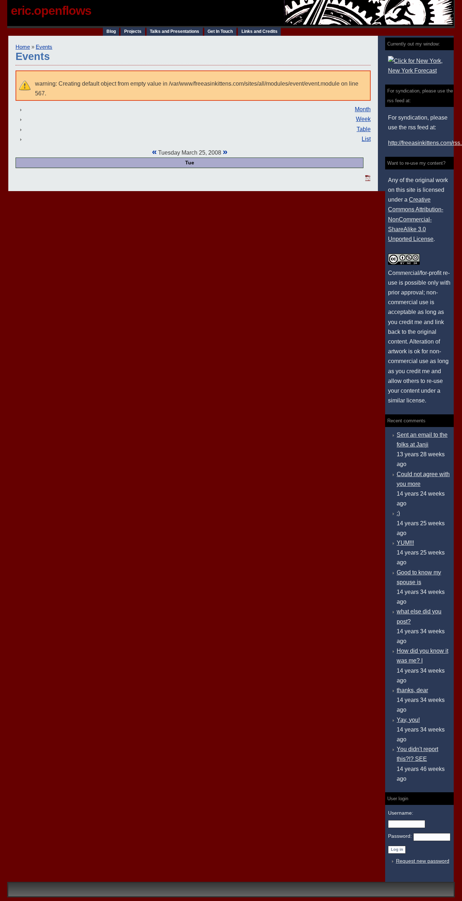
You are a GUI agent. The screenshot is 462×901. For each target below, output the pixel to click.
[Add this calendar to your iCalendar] (368, 179)
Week (363, 119)
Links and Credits (259, 31)
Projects (132, 31)
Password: (400, 836)
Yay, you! (408, 720)
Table (364, 129)
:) (398, 513)
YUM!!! (405, 543)
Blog (111, 31)
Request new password (422, 861)
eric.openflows (51, 10)
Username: (400, 813)
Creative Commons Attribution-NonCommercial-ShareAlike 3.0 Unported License (415, 219)
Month (363, 109)
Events (44, 47)
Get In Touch (220, 31)
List (366, 139)
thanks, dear (412, 690)
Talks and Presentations (174, 31)
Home (23, 47)
